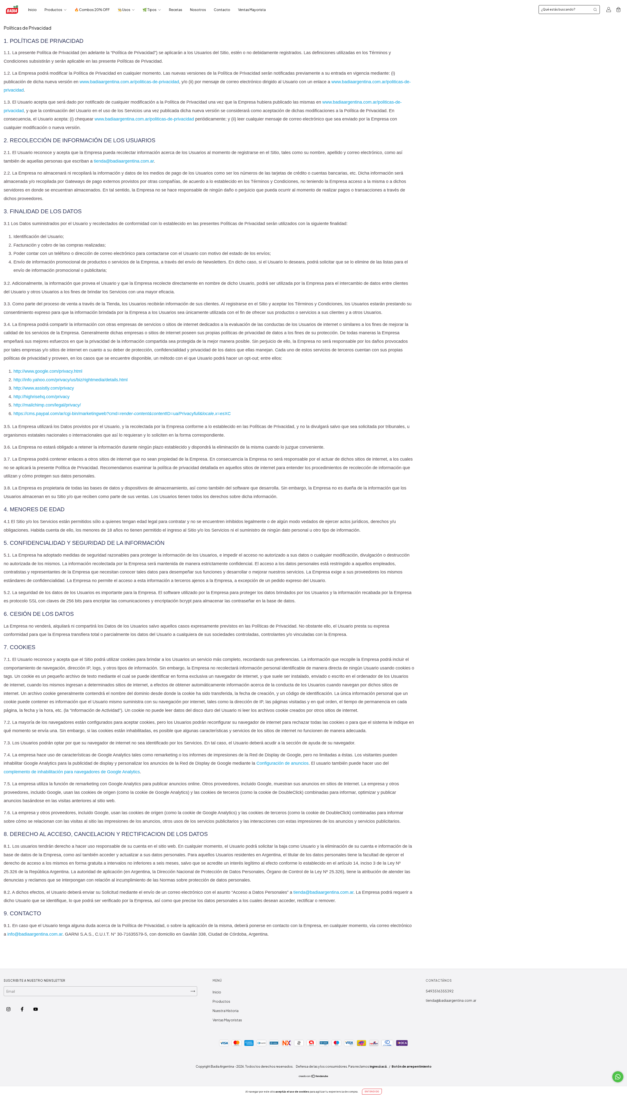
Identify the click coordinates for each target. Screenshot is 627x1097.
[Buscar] (595, 9)
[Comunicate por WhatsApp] (617, 1076)
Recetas (175, 9)
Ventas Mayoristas (227, 1020)
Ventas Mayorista (252, 9)
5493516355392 (440, 991)
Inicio (32, 9)
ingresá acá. (378, 1066)
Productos (54, 9)
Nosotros (198, 9)
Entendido (372, 1091)
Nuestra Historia (226, 1010)
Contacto (222, 9)
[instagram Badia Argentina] (9, 1009)
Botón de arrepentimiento (412, 1066)
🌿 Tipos (150, 9)
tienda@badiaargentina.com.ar (451, 1000)
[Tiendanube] (313, 1076)
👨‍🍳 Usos (124, 9)
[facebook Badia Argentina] (22, 1009)
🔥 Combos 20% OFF (92, 9)
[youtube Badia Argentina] (35, 1009)
